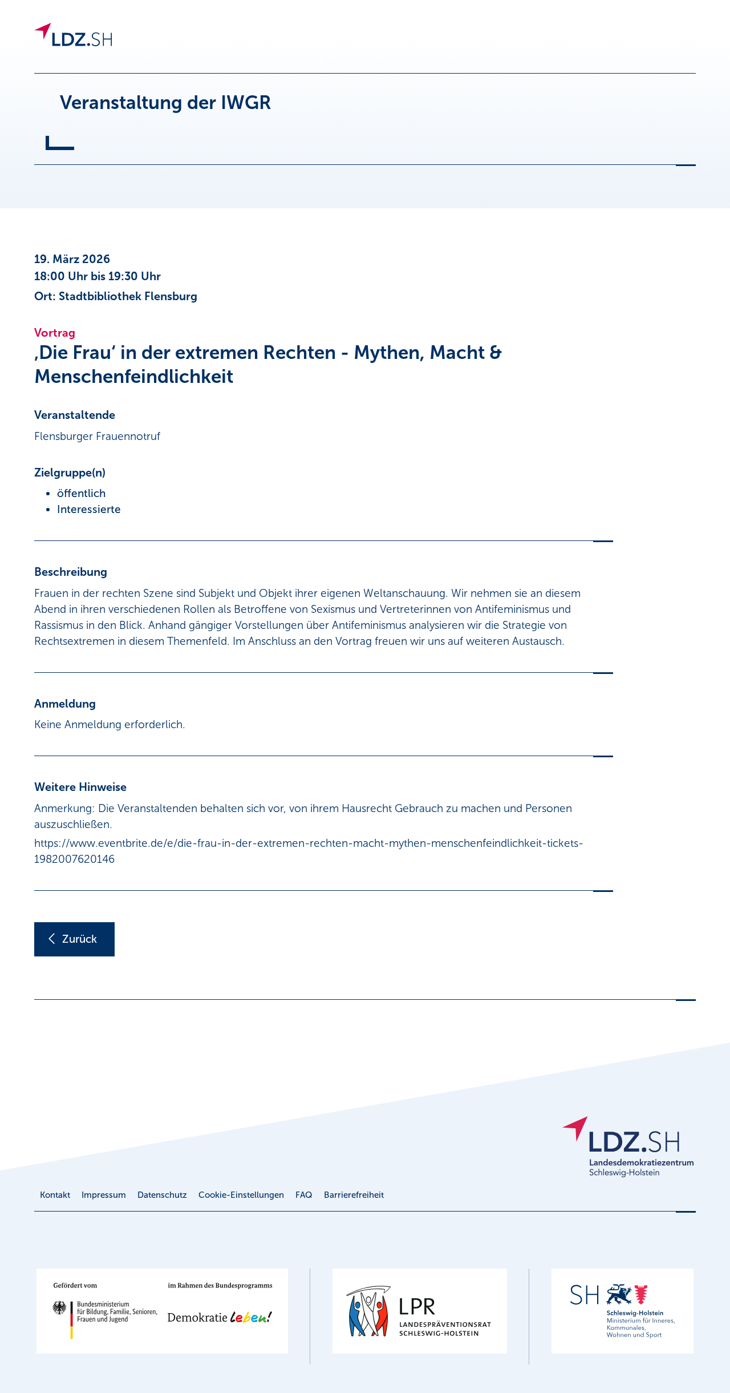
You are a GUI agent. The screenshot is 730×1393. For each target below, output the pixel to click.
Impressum (104, 1195)
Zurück (79, 939)
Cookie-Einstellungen (241, 1195)
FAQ (304, 1195)
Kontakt (55, 1195)
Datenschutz (162, 1195)
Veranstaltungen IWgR (155, 42)
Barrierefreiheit (354, 1195)
